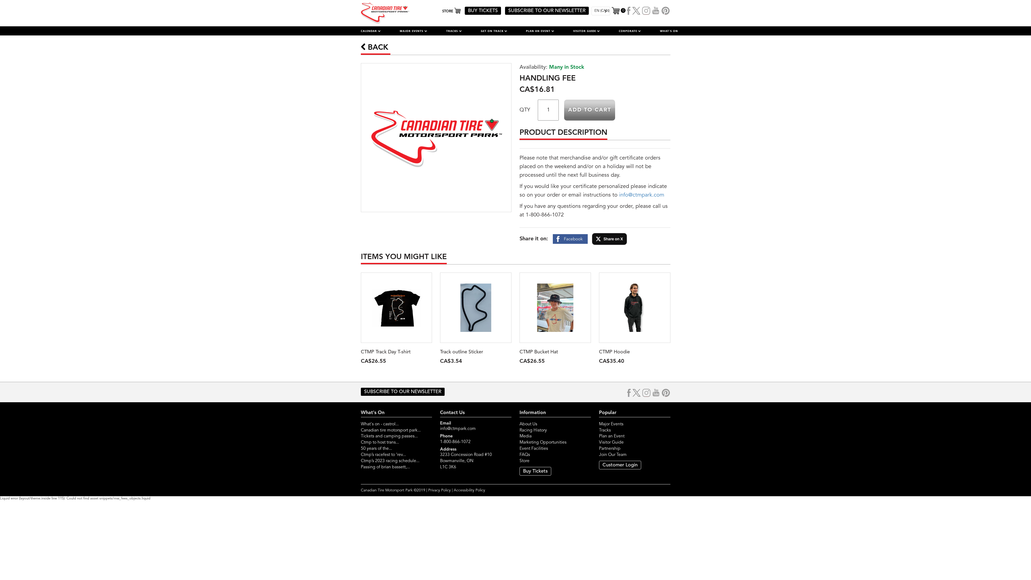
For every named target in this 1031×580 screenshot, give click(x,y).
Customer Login (620, 465)
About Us (528, 424)
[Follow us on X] (636, 11)
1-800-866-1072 (455, 442)
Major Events (611, 424)
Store (524, 461)
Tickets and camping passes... (389, 436)
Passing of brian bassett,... (385, 467)
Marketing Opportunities (543, 442)
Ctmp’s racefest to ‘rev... (383, 455)
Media (526, 436)
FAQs (525, 455)
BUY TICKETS (483, 10)
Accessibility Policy (469, 490)
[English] (601, 11)
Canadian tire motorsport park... (391, 430)
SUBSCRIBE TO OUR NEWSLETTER (547, 10)
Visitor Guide (611, 442)
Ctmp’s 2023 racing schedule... (390, 461)
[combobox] (600, 11)
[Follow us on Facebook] (629, 11)
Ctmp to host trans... (380, 442)
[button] (371, 30)
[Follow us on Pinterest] (665, 11)
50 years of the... (376, 449)
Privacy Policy (439, 490)
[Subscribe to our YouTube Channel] (656, 11)
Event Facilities (534, 449)
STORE (448, 11)
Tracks (605, 430)
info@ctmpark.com (641, 195)
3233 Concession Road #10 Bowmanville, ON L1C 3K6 (466, 461)
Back (377, 48)
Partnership (609, 449)
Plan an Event (612, 436)
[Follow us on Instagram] (646, 11)
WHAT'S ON (669, 31)
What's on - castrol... (380, 424)
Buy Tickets (535, 471)
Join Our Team (613, 455)
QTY (525, 110)
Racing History (533, 430)
